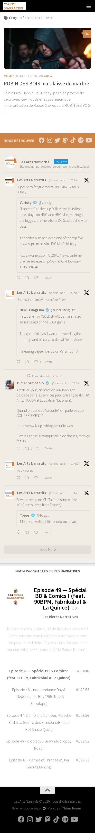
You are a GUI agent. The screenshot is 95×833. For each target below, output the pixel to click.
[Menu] (89, 6)
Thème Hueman (72, 808)
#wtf (64, 299)
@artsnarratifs (57, 180)
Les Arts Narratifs (31, 180)
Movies (9, 76)
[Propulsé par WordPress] (44, 808)
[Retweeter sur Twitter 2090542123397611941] (28, 278)
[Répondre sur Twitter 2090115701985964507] (19, 478)
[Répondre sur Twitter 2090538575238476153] (19, 362)
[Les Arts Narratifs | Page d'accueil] (18, 6)
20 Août (74, 180)
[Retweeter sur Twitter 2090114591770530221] (28, 532)
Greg (48, 76)
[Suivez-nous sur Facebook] (42, 140)
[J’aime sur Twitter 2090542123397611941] (37, 278)
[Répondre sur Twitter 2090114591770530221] (19, 532)
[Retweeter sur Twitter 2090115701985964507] (28, 478)
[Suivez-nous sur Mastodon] (65, 140)
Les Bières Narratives (60, 616)
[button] (47, 674)
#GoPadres (25, 470)
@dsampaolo (59, 383)
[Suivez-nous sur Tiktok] (73, 140)
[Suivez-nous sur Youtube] (88, 140)
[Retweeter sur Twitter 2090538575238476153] (28, 362)
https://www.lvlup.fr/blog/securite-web (45, 425)
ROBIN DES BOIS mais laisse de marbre (46, 83)
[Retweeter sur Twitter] (28, 376)
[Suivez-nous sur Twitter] (57, 140)
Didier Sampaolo (30, 383)
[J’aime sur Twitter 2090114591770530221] (37, 532)
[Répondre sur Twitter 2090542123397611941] (19, 278)
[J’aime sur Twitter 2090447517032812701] (39, 448)
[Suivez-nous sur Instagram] (49, 140)
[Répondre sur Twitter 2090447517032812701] (19, 448)
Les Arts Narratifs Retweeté (47, 376)
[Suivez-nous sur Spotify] (81, 140)
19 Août (74, 463)
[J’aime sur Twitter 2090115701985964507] (37, 478)
